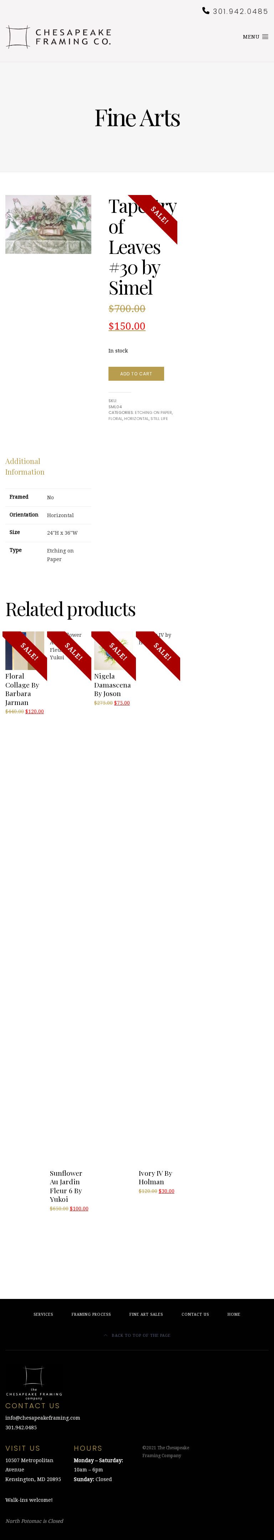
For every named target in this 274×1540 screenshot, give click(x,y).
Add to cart (136, 374)
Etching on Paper (153, 412)
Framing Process (91, 1314)
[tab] (42, 466)
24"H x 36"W (62, 533)
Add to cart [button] (21, 720)
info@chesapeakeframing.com (42, 1418)
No (50, 497)
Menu (252, 37)
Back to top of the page (141, 1335)
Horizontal (136, 418)
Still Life (159, 418)
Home (234, 1314)
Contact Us (195, 1314)
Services (43, 1314)
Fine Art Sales (146, 1314)
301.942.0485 (241, 11)
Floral (115, 418)
